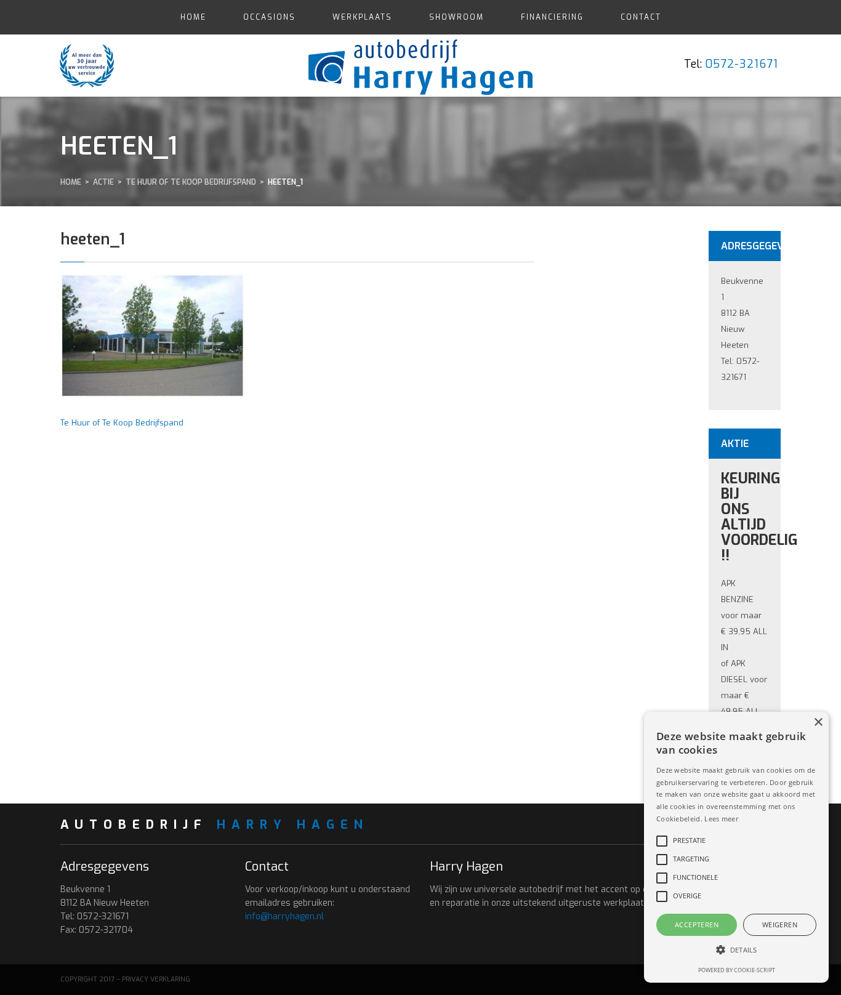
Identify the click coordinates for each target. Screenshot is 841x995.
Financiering (552, 17)
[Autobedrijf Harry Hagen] (420, 64)
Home (193, 17)
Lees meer (721, 818)
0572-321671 (741, 64)
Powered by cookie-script (736, 970)
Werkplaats (362, 17)
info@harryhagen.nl (284, 916)
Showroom (456, 17)
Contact (641, 17)
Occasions (269, 17)
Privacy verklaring (156, 979)
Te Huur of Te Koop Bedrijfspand (121, 422)
